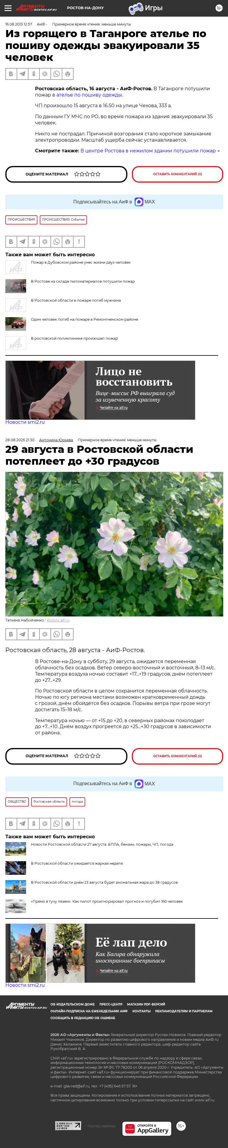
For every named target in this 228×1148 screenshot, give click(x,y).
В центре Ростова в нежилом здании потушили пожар (148, 151)
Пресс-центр (110, 1004)
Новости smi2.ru (25, 422)
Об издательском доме (72, 1004)
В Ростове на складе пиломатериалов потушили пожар (83, 281)
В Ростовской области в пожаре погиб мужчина (76, 300)
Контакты (141, 1011)
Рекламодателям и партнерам (184, 1011)
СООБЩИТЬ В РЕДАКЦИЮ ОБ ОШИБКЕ (82, 1018)
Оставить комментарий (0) (177, 174)
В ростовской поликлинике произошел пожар (74, 338)
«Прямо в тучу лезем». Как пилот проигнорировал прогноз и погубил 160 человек (107, 901)
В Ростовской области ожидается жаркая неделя (77, 863)
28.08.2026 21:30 (19, 440)
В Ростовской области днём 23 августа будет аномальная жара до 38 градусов (104, 882)
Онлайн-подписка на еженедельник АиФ (89, 1011)
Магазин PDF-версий (146, 1004)
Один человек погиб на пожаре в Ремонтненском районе (84, 319)
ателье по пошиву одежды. (89, 95)
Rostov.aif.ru (58, 620)
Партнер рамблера (102, 1126)
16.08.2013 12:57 (18, 24)
